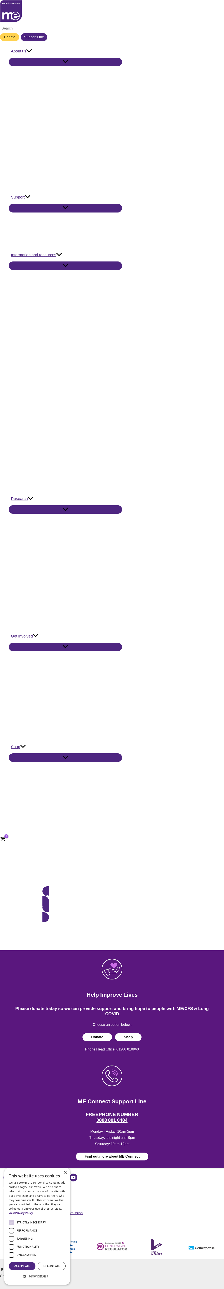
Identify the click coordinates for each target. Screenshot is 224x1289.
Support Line (34, 37)
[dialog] (37, 1226)
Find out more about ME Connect (112, 1156)
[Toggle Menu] (65, 62)
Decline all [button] (52, 1266)
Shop (128, 1037)
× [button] (65, 1172)
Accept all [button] (22, 1266)
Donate (9, 37)
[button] (29, 51)
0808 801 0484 (112, 1120)
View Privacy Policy (21, 1213)
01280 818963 (127, 1049)
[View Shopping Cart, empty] (3, 839)
